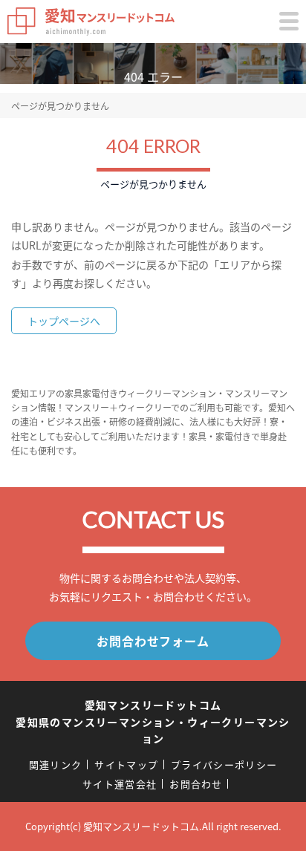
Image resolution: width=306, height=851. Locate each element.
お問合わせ (196, 784)
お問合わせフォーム (153, 641)
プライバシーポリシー (224, 764)
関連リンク (55, 764)
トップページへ (63, 320)
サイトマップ (126, 764)
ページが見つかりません (60, 106)
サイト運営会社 (119, 784)
